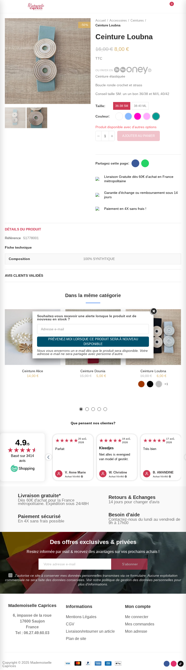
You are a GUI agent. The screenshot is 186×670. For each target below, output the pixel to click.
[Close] (153, 311)
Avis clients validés (24, 275)
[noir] (150, 384)
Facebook (135, 163)
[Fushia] (137, 116)
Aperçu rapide (169, 317)
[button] (10, 61)
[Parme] (147, 116)
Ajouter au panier (138, 136)
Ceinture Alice (32, 371)
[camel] (141, 384)
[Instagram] (174, 664)
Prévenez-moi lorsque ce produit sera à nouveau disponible (93, 341)
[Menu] (7, 6)
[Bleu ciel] (128, 116)
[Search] (161, 6)
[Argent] (158, 384)
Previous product (165, 23)
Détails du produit (23, 229)
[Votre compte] (178, 6)
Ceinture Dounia (92, 371)
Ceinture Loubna (153, 371)
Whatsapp (145, 163)
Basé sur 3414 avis (22, 458)
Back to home (171, 23)
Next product (177, 23)
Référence (13, 238)
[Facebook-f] (167, 664)
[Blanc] (119, 116)
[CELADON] (156, 116)
